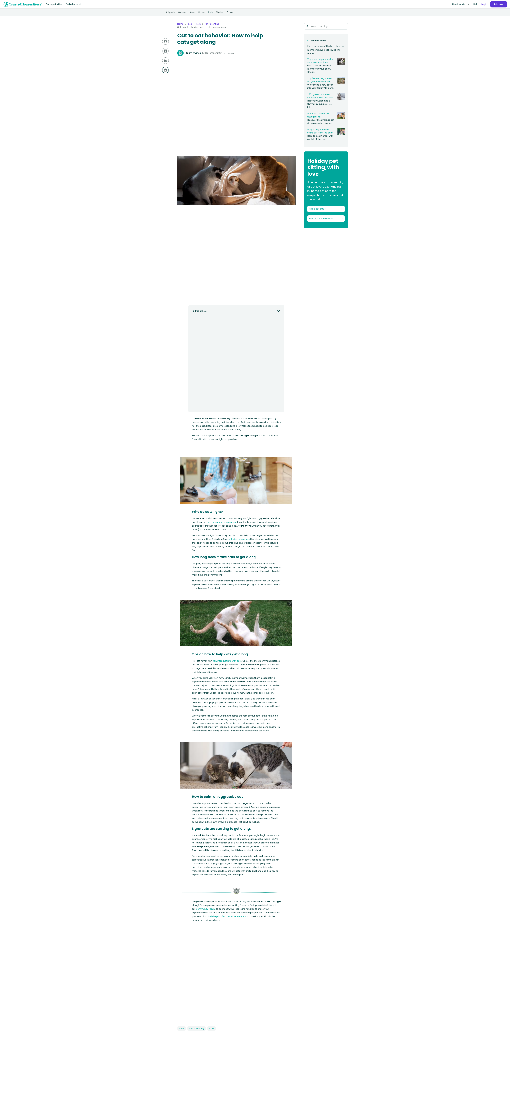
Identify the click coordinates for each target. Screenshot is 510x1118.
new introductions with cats (227, 660)
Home (180, 23)
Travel (230, 12)
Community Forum (205, 908)
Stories (219, 12)
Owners (182, 12)
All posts (170, 12)
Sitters (201, 12)
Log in (484, 4)
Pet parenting (196, 1028)
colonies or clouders (239, 539)
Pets (210, 12)
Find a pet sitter (54, 4)
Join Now (499, 4)
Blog (189, 23)
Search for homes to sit (321, 218)
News (192, 12)
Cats (211, 1028)
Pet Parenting (212, 23)
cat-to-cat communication (221, 522)
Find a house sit (73, 4)
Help (475, 4)
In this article (200, 311)
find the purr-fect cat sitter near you (227, 916)
